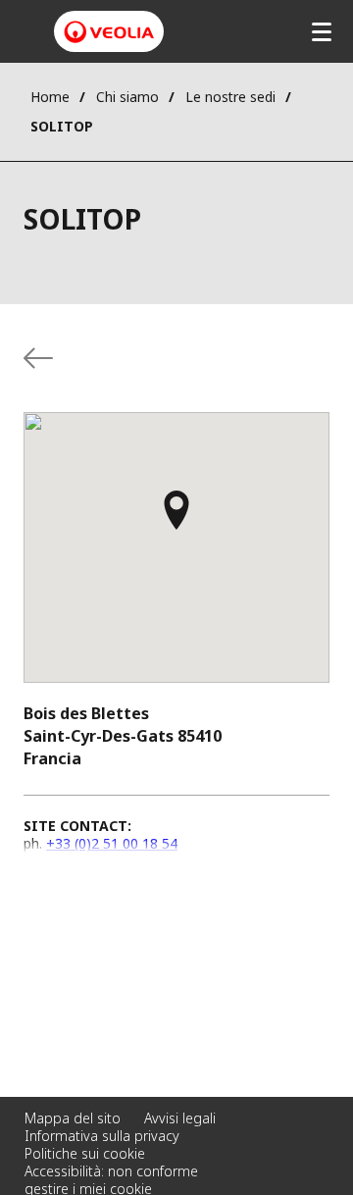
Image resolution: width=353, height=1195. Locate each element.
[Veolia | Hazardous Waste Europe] (109, 32)
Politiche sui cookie (85, 1153)
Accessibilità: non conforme (111, 1171)
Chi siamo (127, 96)
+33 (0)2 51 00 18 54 (111, 843)
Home (50, 96)
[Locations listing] (38, 358)
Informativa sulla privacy (102, 1135)
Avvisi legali (180, 1118)
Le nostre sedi (230, 96)
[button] (176, 519)
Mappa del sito (73, 1118)
